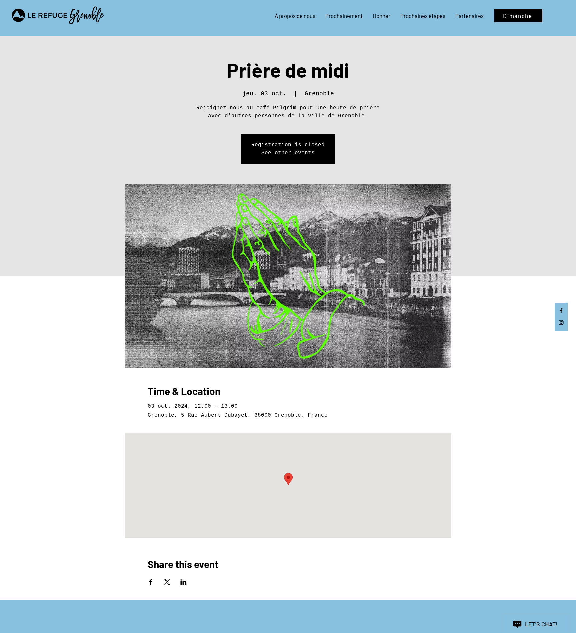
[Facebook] (561, 310)
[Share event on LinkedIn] (183, 582)
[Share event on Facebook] (151, 582)
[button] (295, 16)
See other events (288, 153)
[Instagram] (561, 322)
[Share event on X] (167, 582)
